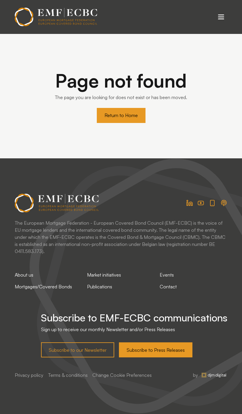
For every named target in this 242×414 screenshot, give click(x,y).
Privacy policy (29, 375)
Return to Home (121, 115)
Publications (99, 287)
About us (24, 275)
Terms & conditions (68, 375)
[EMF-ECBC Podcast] (223, 203)
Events (167, 275)
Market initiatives (104, 275)
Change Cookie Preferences (122, 375)
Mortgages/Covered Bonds (43, 287)
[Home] (56, 17)
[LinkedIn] (189, 203)
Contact (168, 287)
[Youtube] (200, 203)
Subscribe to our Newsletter (78, 350)
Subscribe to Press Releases (156, 350)
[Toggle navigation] (221, 17)
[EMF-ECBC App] (212, 203)
